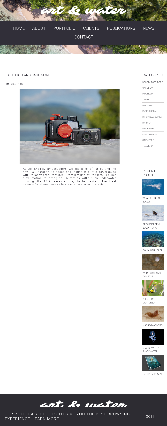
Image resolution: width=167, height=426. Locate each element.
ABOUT (39, 28)
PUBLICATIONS (121, 28)
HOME (19, 28)
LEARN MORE (46, 419)
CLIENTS (91, 28)
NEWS (148, 28)
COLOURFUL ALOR (153, 250)
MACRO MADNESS (153, 325)
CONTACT (83, 37)
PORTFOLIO (64, 28)
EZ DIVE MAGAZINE (153, 374)
